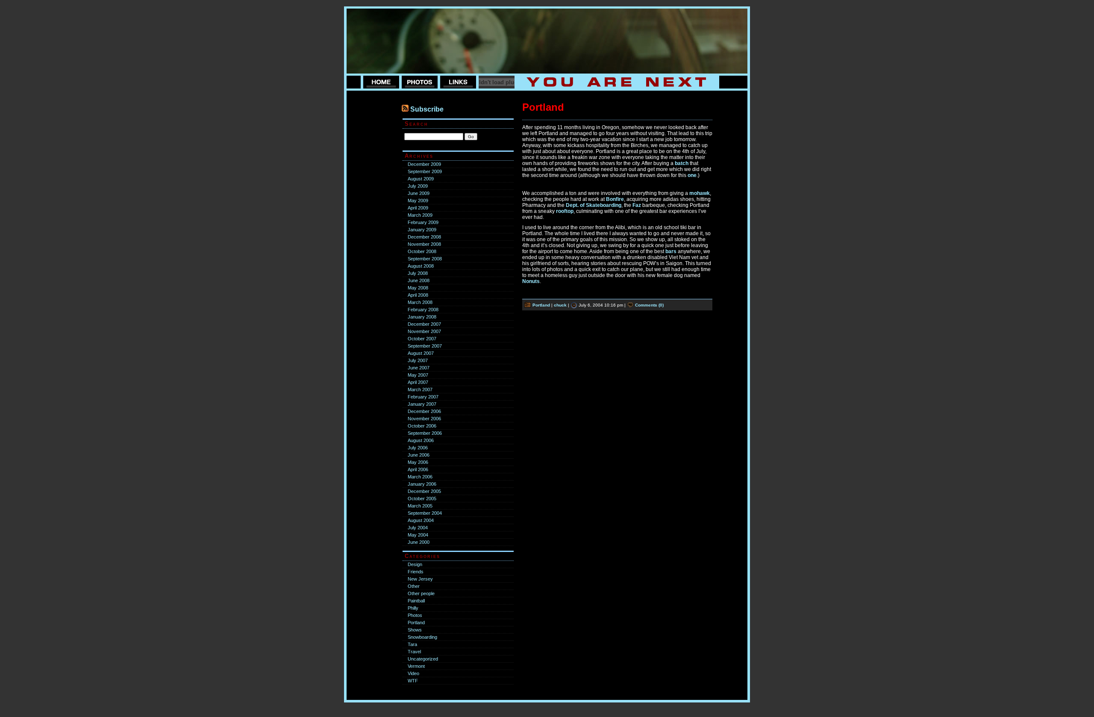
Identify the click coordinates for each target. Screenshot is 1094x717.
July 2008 (418, 273)
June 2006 (418, 454)
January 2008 (422, 316)
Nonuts (531, 281)
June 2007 (418, 367)
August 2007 (421, 353)
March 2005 (420, 505)
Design (415, 564)
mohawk (699, 193)
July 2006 (418, 447)
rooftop (564, 211)
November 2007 (424, 331)
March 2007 (420, 389)
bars (670, 251)
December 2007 (424, 324)
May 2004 (418, 534)
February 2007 (423, 396)
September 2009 (425, 171)
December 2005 (424, 491)
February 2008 (423, 309)
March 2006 (420, 476)
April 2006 (418, 469)
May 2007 (418, 375)
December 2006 (424, 411)
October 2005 (422, 498)
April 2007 (418, 382)
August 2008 (421, 266)
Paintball (416, 600)
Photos (415, 615)
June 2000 (418, 542)
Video (413, 673)
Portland (416, 622)
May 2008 (418, 287)
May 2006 (418, 462)
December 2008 (424, 236)
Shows (415, 629)
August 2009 (421, 178)
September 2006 (425, 433)
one (692, 175)
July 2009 (418, 186)
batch (681, 163)
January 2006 (422, 484)
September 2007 (425, 345)
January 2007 (422, 404)
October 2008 (422, 251)
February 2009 (423, 222)
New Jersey (420, 578)
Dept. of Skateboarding (593, 205)
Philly (413, 608)
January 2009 (422, 229)
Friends (415, 571)
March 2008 (420, 302)
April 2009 (418, 207)
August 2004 (421, 520)
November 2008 (424, 244)
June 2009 (418, 193)
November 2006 (424, 418)
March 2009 (420, 215)
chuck (560, 305)
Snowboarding (422, 637)
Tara (412, 644)
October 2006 (422, 425)
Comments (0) (649, 305)
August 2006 (421, 440)
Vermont (416, 666)
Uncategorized (423, 658)
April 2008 (418, 295)
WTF (413, 680)
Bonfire (615, 199)
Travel (414, 651)
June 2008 (418, 280)
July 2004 (418, 527)
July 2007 (418, 360)
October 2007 (422, 338)
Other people (421, 593)
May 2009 (418, 200)
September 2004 (425, 513)
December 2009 (424, 164)
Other (414, 586)
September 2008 (425, 258)
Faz (636, 205)
